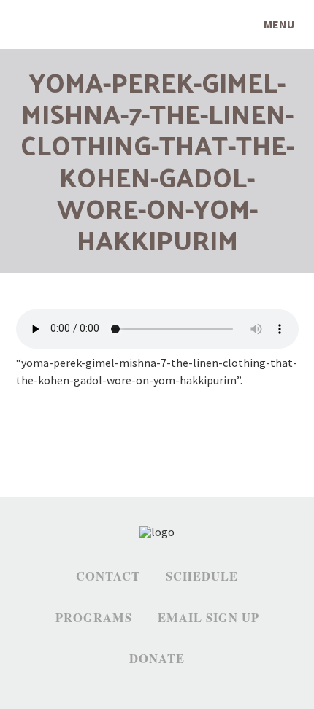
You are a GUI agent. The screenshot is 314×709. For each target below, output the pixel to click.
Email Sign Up (208, 618)
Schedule (202, 576)
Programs (93, 618)
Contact (108, 576)
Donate (157, 658)
